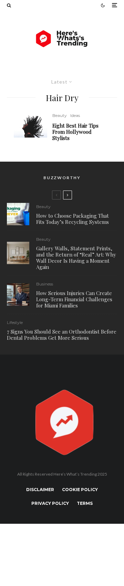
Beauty (59, 115)
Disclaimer (40, 489)
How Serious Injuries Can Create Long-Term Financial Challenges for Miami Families (74, 299)
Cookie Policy (80, 489)
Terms (85, 503)
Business (44, 283)
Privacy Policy (50, 503)
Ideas (75, 115)
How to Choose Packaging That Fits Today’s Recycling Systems (72, 219)
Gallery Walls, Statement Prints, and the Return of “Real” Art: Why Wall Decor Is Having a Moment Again (76, 257)
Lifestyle (15, 322)
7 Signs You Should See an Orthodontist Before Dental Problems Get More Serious (61, 334)
